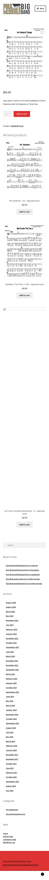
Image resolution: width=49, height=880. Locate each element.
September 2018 (12, 723)
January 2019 (11, 710)
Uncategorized (12, 809)
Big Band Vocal (17, 126)
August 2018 (11, 728)
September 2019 (12, 692)
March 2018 (10, 741)
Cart (38, 873)
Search (24, 875)
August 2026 (11, 602)
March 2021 (10, 674)
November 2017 (12, 759)
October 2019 (11, 687)
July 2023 (9, 625)
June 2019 (10, 696)
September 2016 (12, 781)
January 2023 (11, 634)
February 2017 (11, 772)
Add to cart (22, 113)
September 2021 (12, 669)
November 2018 (12, 714)
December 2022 (12, 638)
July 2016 (9, 790)
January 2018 (11, 750)
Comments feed (9, 839)
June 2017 (10, 768)
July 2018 (9, 732)
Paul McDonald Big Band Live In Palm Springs (24, 583)
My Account (8, 875)
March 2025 (10, 611)
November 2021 (12, 665)
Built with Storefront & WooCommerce (20, 864)
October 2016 (11, 777)
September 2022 (12, 647)
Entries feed (8, 836)
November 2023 (12, 620)
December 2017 (12, 755)
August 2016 (11, 786)
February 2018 (11, 746)
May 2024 (9, 616)
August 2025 (11, 607)
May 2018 (9, 737)
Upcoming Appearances (15, 814)
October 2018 (11, 719)
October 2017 (11, 764)
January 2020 (11, 683)
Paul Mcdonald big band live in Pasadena (22, 570)
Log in (5, 833)
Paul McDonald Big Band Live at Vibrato (22, 565)
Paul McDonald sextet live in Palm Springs (23, 579)
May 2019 (9, 701)
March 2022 (10, 656)
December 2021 (12, 661)
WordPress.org (9, 842)
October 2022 (11, 643)
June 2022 (10, 652)
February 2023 (11, 629)
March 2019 (10, 705)
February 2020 (11, 678)
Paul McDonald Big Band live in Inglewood (23, 574)
